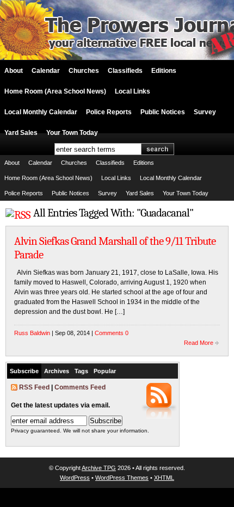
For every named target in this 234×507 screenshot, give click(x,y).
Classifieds (125, 71)
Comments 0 (111, 333)
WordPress (75, 477)
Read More (198, 342)
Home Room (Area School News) (55, 91)
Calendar (46, 71)
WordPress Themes (122, 477)
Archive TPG (99, 468)
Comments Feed (80, 387)
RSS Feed (34, 387)
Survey (205, 112)
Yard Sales (21, 133)
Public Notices (162, 112)
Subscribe (24, 371)
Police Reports (109, 112)
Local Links (132, 91)
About (13, 71)
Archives (56, 371)
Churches (84, 71)
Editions (163, 71)
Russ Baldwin (32, 333)
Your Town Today (72, 133)
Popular (105, 371)
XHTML (164, 477)
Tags (81, 371)
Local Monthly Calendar (40, 112)
